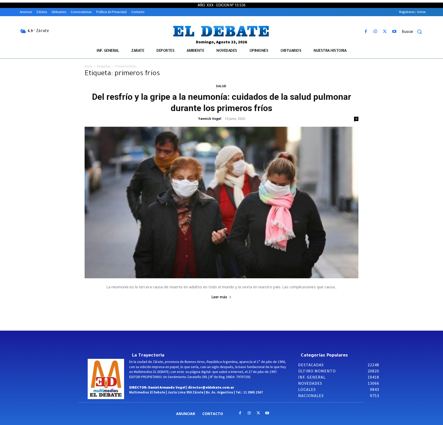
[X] (384, 31)
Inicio (88, 66)
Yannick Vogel (209, 118)
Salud (221, 86)
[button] (414, 31)
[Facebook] (365, 31)
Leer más (219, 297)
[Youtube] (394, 31)
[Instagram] (375, 31)
